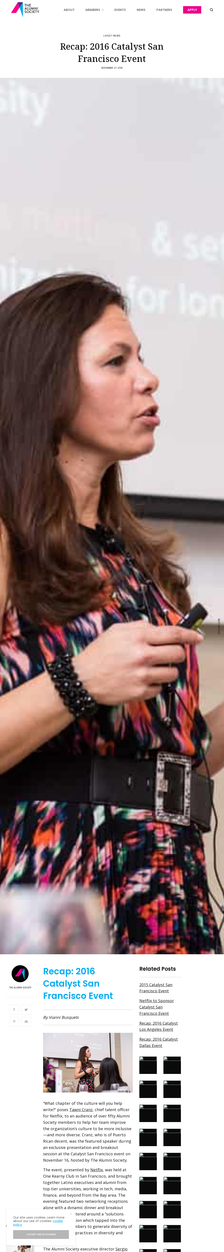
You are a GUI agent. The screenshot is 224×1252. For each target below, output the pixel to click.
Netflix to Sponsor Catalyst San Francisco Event (156, 1007)
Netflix (96, 1169)
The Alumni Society (20, 988)
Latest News (112, 36)
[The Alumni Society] (25, 10)
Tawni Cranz (81, 1109)
